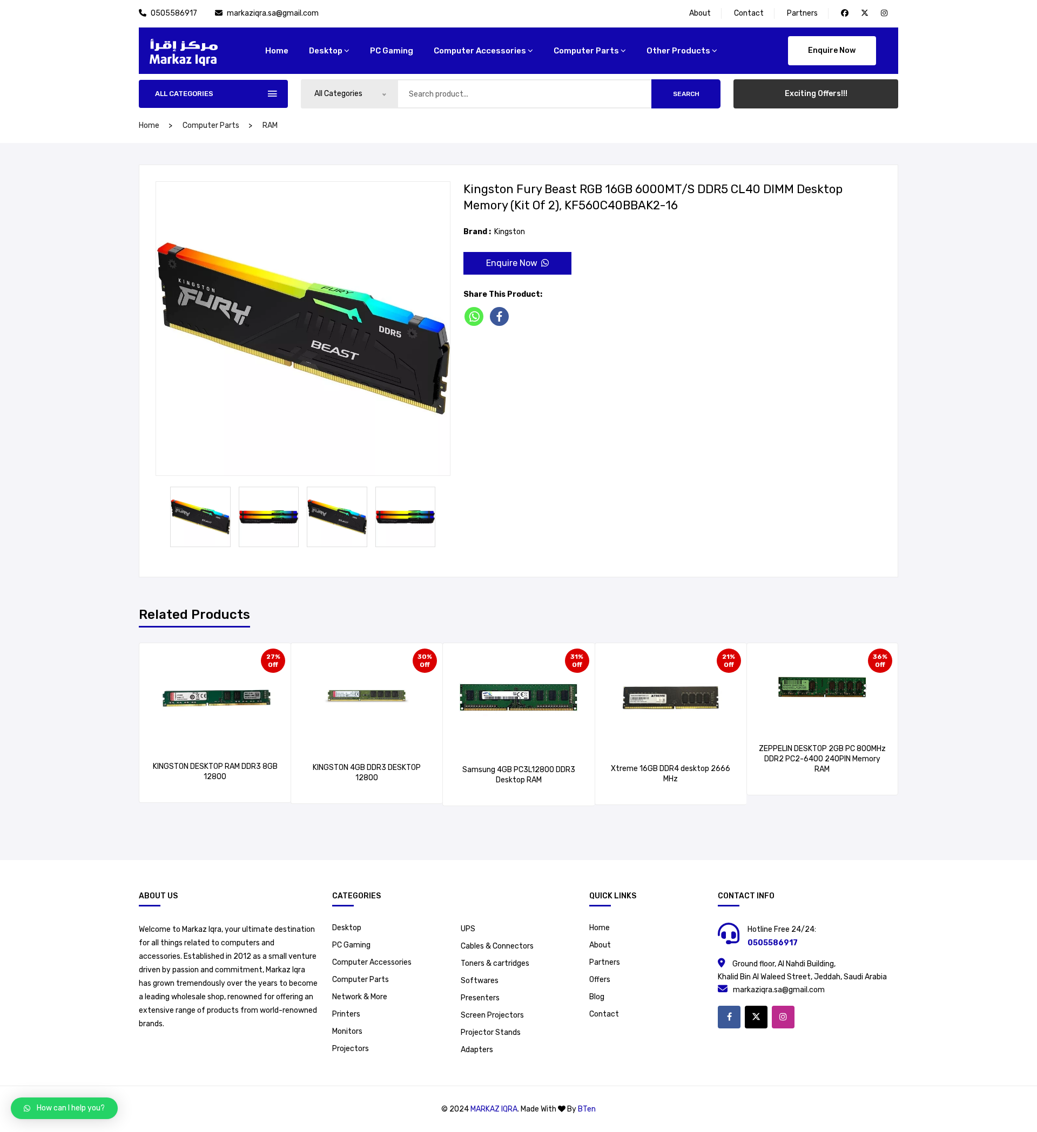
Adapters (477, 1049)
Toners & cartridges (495, 963)
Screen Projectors (492, 1015)
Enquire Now (832, 50)
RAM (270, 125)
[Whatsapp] (476, 316)
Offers (599, 979)
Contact (749, 13)
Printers (346, 1014)
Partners (802, 13)
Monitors (347, 1031)
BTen (587, 1109)
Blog (596, 996)
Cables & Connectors (497, 946)
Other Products (678, 51)
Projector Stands (491, 1032)
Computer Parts (586, 51)
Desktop (325, 51)
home (276, 51)
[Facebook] (501, 316)
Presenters (480, 998)
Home (599, 927)
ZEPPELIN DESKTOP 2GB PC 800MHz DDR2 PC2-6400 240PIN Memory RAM (822, 759)
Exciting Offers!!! (816, 93)
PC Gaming (391, 51)
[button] (64, 1108)
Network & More (359, 996)
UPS (468, 928)
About (700, 13)
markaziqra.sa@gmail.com (273, 13)
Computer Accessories (480, 51)
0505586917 (175, 13)
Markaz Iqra (493, 1109)
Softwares (480, 980)
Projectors (350, 1048)
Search (686, 94)
